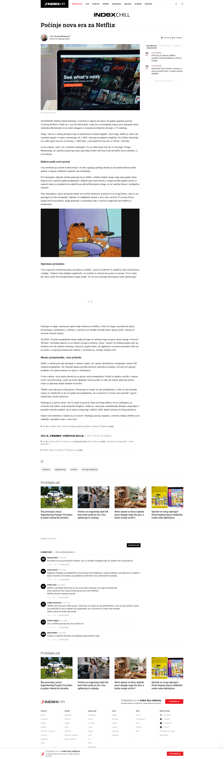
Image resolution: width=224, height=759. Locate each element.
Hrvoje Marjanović (62, 36)
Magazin (92, 711)
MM (43, 634)
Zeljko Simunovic (54, 603)
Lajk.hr (114, 723)
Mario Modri (52, 633)
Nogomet (68, 715)
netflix (74, 469)
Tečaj (138, 715)
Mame (90, 731)
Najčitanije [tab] (165, 46)
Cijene (138, 4)
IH (43, 586)
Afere (43, 743)
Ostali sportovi (70, 739)
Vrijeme (139, 727)
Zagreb (43, 727)
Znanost (44, 735)
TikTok (166, 727)
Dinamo (68, 719)
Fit (89, 739)
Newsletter (164, 735)
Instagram (168, 723)
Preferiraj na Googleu (173, 38)
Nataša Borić (52, 558)
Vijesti (95, 4)
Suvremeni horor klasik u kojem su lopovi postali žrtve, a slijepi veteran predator (167, 70)
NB (43, 559)
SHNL (67, 727)
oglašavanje (60, 469)
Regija (43, 723)
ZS (43, 604)
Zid (87, 4)
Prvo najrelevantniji (64, 552)
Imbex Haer (52, 585)
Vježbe (114, 727)
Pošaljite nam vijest (167, 731)
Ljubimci (91, 723)
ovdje (102, 441)
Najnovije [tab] (151, 46)
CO (43, 622)
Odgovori (115, 731)
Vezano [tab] (177, 46)
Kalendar (44, 739)
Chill (90, 743)
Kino (137, 723)
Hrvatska (44, 719)
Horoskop (92, 747)
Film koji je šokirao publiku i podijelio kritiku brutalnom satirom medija (167, 57)
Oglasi (127, 4)
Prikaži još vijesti (164, 81)
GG (43, 571)
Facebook (167, 715)
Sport (106, 4)
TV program (140, 719)
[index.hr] (54, 4)
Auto (90, 735)
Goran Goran (52, 570)
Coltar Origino (53, 621)
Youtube (167, 719)
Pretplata (77, 4)
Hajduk (67, 723)
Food (90, 727)
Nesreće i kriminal (48, 731)
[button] (44, 496)
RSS (137, 731)
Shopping (92, 715)
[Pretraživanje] (181, 4)
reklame (46, 469)
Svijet (43, 715)
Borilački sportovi (71, 735)
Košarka (68, 731)
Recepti (115, 719)
